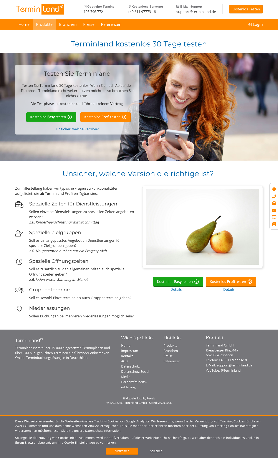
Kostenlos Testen (246, 9)
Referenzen (111, 24)
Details (176, 289)
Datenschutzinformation (103, 430)
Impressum (129, 350)
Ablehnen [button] (156, 451)
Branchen (68, 24)
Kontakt (127, 356)
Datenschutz (130, 366)
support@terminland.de (196, 11)
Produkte (44, 24)
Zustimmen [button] (121, 451)
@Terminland (231, 370)
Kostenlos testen (48, 117)
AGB (124, 361)
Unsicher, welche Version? (77, 129)
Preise (88, 24)
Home (24, 24)
